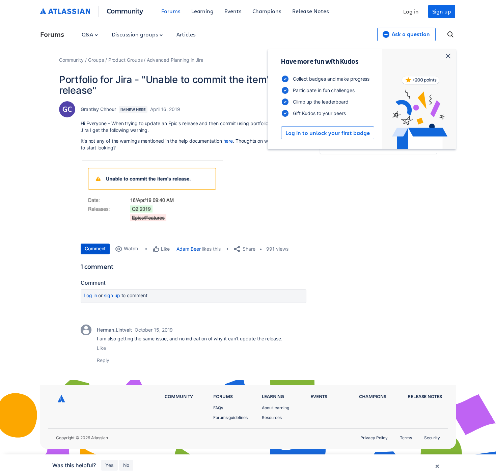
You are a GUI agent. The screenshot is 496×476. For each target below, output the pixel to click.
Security (432, 437)
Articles (185, 34)
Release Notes (310, 11)
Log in (411, 11)
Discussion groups (136, 34)
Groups (96, 60)
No (126, 465)
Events (233, 11)
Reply (103, 360)
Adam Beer (188, 249)
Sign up (441, 11)
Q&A (88, 34)
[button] (156, 195)
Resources (272, 417)
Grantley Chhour (98, 109)
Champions (266, 11)
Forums (171, 11)
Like (101, 348)
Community (125, 11)
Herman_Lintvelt (114, 330)
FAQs (218, 407)
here (228, 141)
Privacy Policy (374, 437)
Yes (109, 465)
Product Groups (125, 60)
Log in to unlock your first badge (327, 133)
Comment (95, 248)
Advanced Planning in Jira (175, 60)
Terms (406, 437)
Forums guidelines (230, 417)
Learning (202, 11)
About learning (275, 407)
